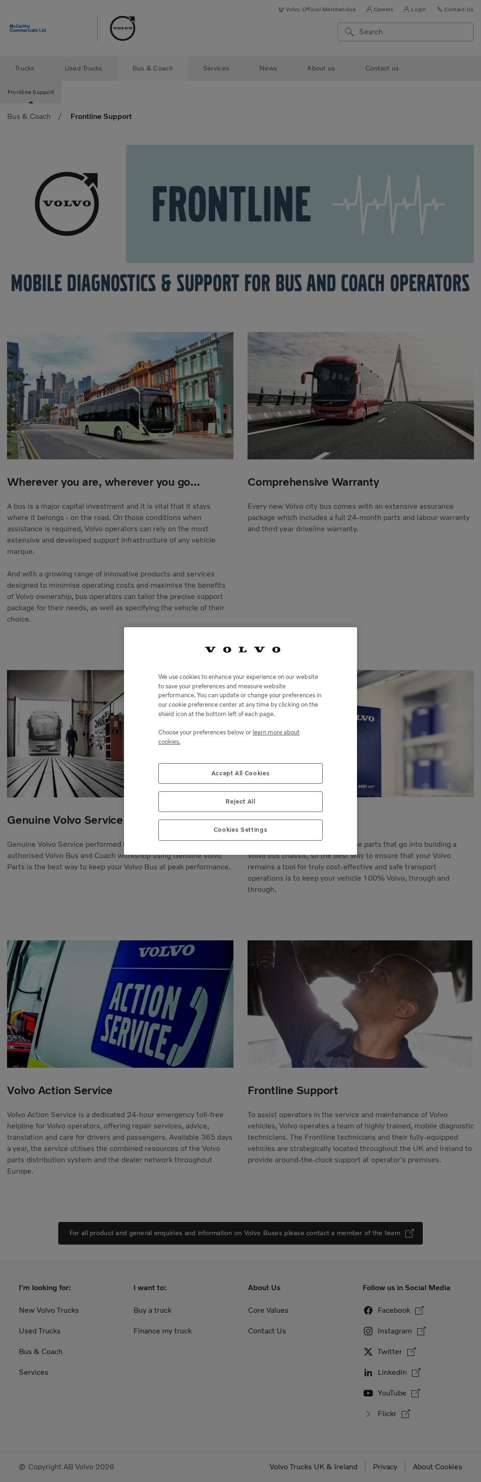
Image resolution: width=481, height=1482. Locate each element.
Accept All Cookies (240, 773)
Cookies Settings (241, 829)
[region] (240, 740)
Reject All (240, 801)
